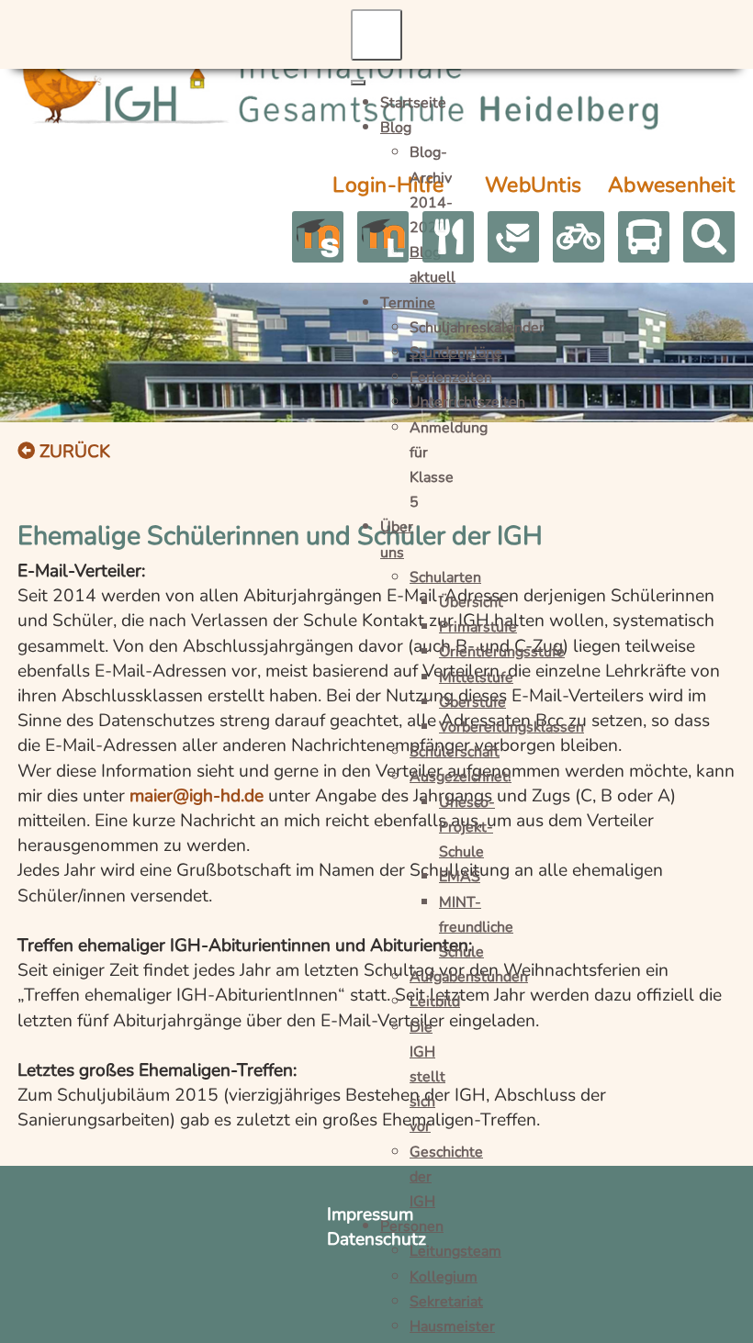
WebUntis (533, 185)
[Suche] (709, 237)
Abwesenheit (671, 185)
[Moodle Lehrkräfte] (383, 237)
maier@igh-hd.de (196, 796)
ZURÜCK (72, 452)
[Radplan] (578, 237)
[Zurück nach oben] (717, 1306)
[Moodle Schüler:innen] (317, 237)
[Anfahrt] (448, 237)
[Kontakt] (513, 237)
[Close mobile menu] (358, 82)
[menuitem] (413, 102)
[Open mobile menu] (376, 35)
